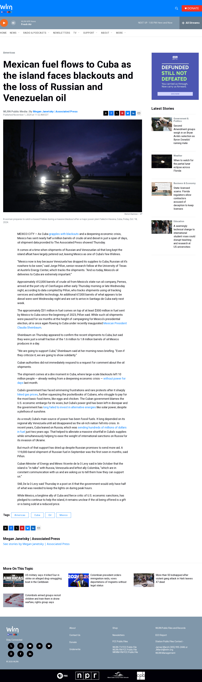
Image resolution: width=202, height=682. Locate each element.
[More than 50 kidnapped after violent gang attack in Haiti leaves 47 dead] (144, 580)
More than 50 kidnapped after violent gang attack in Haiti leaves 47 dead (174, 578)
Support (88, 33)
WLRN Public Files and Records (170, 628)
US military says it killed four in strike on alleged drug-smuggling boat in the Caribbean (43, 578)
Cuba (37, 515)
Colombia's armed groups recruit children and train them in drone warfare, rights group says (43, 599)
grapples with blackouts (64, 234)
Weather (178, 155)
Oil (49, 515)
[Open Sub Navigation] (19, 33)
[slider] (18, 22)
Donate (73, 642)
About (105, 33)
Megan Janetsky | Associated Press (55, 111)
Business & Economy (185, 183)
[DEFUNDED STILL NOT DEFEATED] (175, 76)
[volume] (13, 23)
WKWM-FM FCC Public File (125, 652)
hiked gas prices (27, 394)
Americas (9, 52)
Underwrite (74, 649)
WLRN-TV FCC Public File (125, 647)
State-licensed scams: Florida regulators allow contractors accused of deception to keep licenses (184, 198)
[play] (3, 23)
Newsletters (61, 33)
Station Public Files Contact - (169, 641)
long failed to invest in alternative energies (69, 407)
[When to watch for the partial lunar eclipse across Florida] (162, 161)
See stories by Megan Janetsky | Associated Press (36, 544)
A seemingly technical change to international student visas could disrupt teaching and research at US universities (184, 236)
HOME (3, 33)
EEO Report (161, 635)
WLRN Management (165, 653)
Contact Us (74, 635)
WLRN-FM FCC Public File (125, 650)
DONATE (193, 8)
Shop (115, 628)
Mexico (64, 515)
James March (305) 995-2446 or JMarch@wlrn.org (171, 648)
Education (179, 221)
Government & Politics (181, 119)
